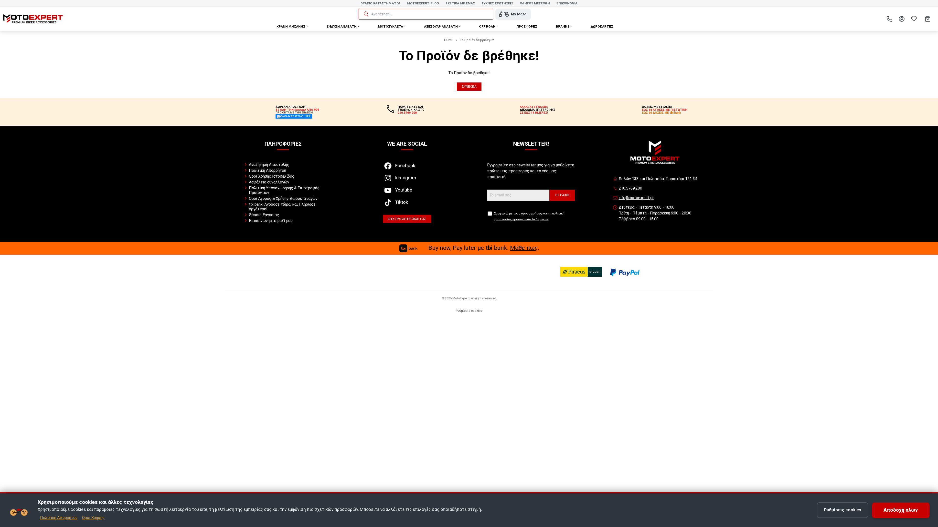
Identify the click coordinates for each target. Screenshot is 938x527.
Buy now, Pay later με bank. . (483, 247)
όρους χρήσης (531, 213)
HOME (448, 40)
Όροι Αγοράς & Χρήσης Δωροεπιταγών (283, 198)
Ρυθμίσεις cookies (469, 311)
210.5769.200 (630, 188)
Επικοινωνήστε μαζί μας (271, 220)
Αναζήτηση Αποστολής (269, 164)
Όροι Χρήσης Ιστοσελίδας (271, 176)
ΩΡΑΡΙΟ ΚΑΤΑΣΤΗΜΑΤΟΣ (381, 3)
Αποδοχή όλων (901, 510)
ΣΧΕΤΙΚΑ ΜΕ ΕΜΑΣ (460, 3)
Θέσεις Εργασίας (264, 215)
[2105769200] (889, 19)
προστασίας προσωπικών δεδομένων (521, 219)
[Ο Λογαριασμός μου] (901, 19)
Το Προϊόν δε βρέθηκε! (477, 40)
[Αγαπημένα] (914, 19)
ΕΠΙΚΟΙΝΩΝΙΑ (566, 3)
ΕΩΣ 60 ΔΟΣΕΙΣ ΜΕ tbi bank (661, 112)
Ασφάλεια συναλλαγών (269, 182)
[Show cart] (928, 19)
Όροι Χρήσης (93, 517)
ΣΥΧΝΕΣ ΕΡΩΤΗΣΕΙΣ (497, 3)
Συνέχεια (469, 86)
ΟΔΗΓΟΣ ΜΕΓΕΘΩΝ (535, 3)
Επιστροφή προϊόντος (407, 219)
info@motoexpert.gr (636, 197)
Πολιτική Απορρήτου (267, 170)
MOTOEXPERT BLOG (423, 3)
